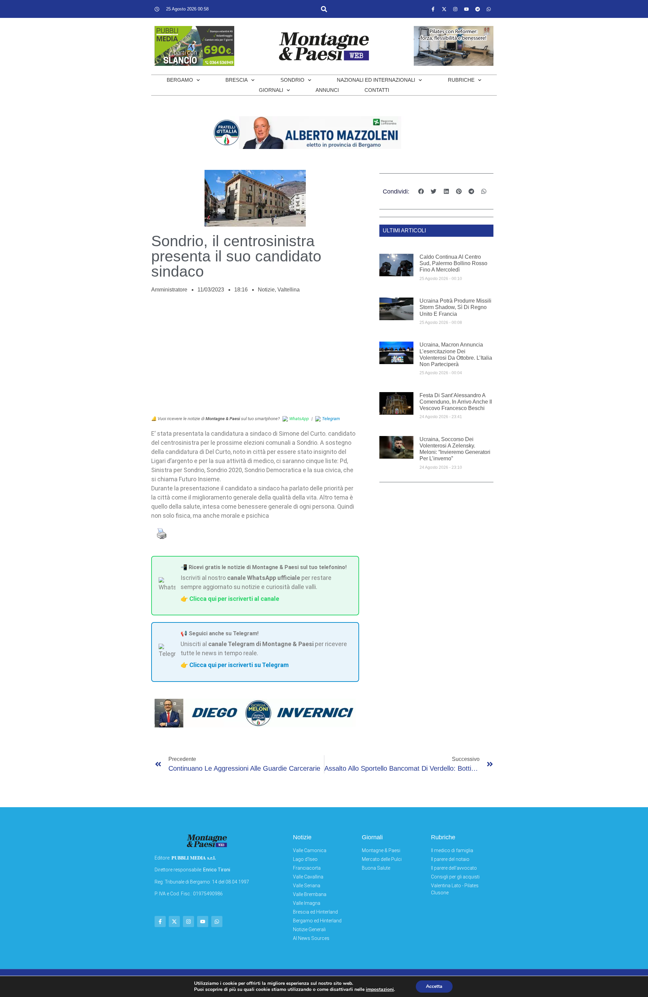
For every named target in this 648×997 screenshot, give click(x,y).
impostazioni (380, 990)
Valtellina (288, 289)
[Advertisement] (255, 358)
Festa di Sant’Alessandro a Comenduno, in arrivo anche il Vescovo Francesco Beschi (456, 401)
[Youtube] (466, 9)
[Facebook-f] (433, 9)
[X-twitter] (444, 9)
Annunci (327, 90)
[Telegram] (477, 9)
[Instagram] (455, 9)
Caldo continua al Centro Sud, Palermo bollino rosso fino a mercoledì (453, 263)
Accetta (434, 986)
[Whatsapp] (488, 9)
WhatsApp (299, 418)
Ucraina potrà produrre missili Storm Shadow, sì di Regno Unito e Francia (455, 307)
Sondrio (292, 80)
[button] (323, 9)
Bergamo (180, 80)
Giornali (271, 90)
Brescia (236, 80)
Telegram (331, 418)
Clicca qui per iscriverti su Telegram (239, 664)
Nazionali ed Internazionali (376, 80)
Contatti (376, 90)
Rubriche (461, 80)
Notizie (266, 289)
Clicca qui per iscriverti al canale (234, 598)
